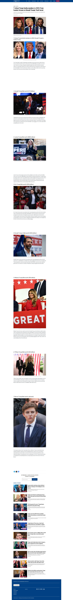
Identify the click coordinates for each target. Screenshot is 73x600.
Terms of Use (14, 594)
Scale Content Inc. (22, 581)
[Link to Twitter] (39, 589)
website (33, 260)
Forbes (35, 121)
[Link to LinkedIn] (43, 589)
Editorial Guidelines (15, 590)
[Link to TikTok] (42, 589)
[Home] (16, 1)
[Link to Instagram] (38, 589)
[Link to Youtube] (41, 589)
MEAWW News (15, 581)
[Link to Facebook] (36, 589)
